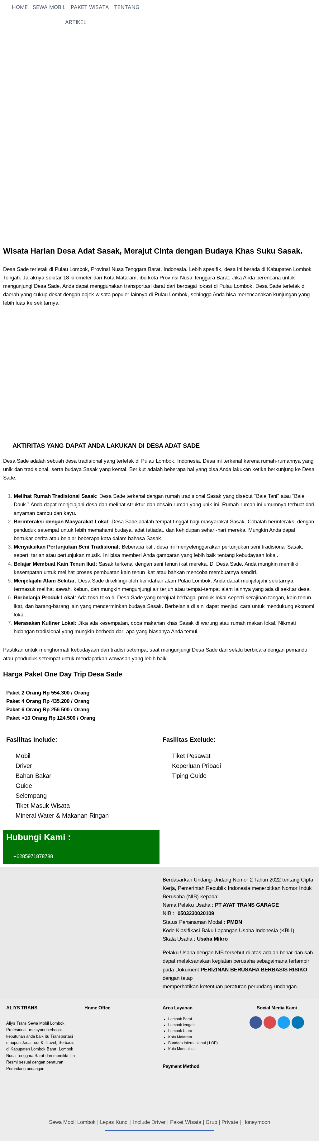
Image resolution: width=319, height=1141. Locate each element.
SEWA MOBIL (49, 7)
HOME (20, 7)
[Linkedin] (298, 1022)
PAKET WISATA (90, 7)
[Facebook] (256, 1022)
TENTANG (127, 7)
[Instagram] (270, 1022)
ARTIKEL (76, 22)
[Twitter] (284, 1022)
